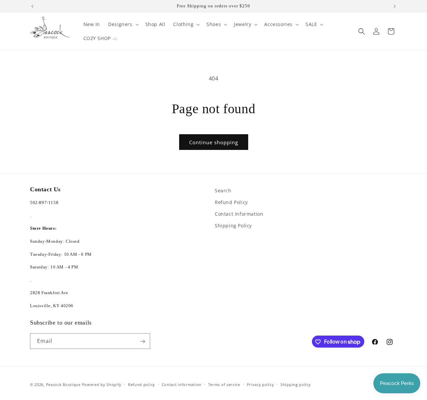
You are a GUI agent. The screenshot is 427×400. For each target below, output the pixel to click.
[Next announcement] (394, 6)
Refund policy (141, 384)
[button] (122, 24)
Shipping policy (296, 384)
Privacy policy (260, 384)
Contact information (181, 384)
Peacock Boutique (63, 384)
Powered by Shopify (102, 384)
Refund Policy (231, 202)
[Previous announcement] (32, 6)
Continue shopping (213, 142)
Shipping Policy (233, 226)
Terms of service (224, 384)
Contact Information (239, 214)
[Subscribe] (142, 341)
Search (223, 190)
